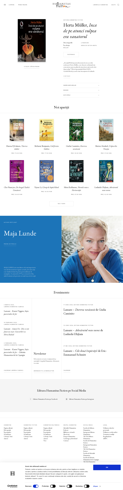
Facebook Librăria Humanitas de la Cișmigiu (91, 458)
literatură (85, 42)
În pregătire (7, 432)
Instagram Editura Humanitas (89, 433)
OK (107, 467)
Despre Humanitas (69, 436)
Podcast (65, 430)
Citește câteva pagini (31, 66)
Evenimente (7, 434)
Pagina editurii (8, 428)
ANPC (105, 439)
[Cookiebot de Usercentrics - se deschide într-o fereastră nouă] (12, 486)
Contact (66, 441)
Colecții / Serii (8, 436)
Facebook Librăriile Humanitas (89, 454)
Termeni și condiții (108, 434)
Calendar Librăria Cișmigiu (13, 370)
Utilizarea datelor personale (108, 429)
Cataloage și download (70, 439)
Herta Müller (75, 25)
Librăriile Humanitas (100, 4)
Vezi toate (61, 203)
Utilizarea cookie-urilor (110, 432)
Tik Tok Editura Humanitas (88, 437)
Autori (6, 439)
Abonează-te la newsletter (44, 370)
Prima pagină (22, 4)
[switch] (53, 486)
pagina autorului (10, 244)
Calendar (67, 370)
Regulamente (107, 436)
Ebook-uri (66, 434)
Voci (45, 441)
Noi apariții (7, 430)
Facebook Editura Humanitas (88, 429)
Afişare (95, 486)
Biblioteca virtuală (68, 432)
